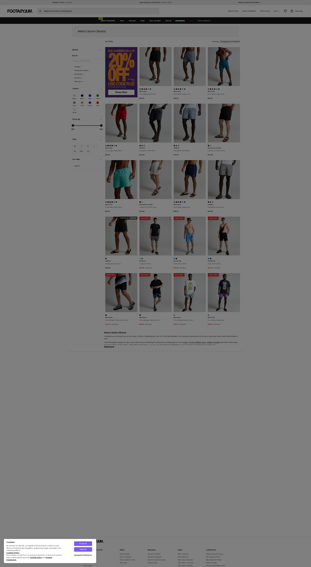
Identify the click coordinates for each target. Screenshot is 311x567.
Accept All (83, 543)
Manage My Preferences (83, 555)
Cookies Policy (12, 553)
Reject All (83, 549)
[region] (50, 551)
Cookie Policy (36, 557)
